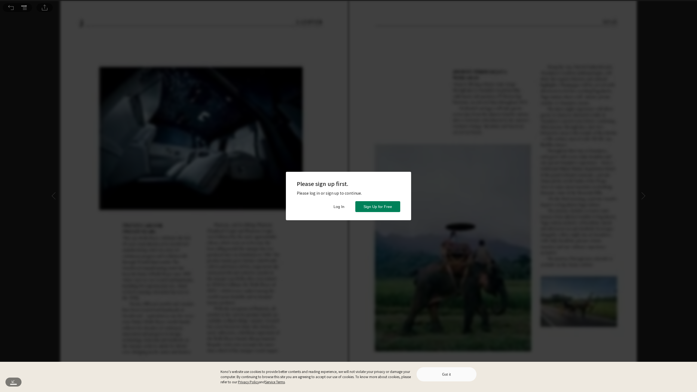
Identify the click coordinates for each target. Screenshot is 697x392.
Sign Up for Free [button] (377, 206)
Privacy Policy (248, 381)
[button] (10, 7)
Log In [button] (339, 206)
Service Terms (275, 381)
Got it (446, 374)
